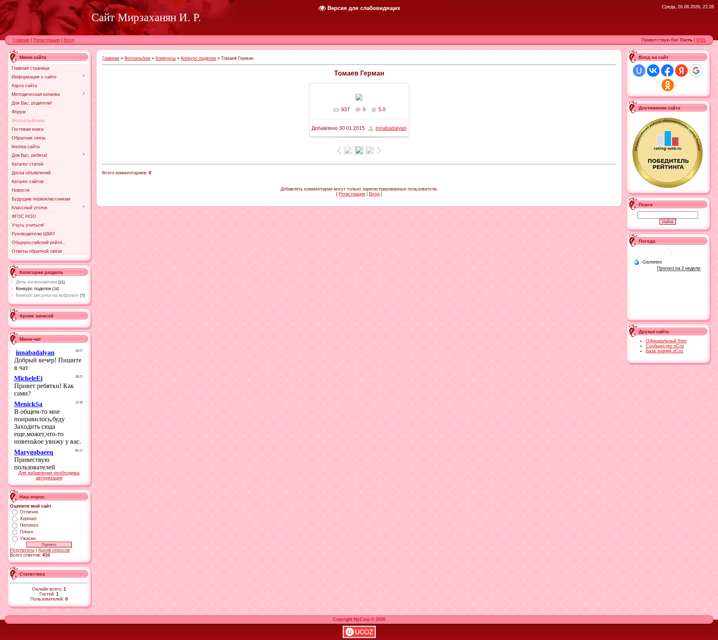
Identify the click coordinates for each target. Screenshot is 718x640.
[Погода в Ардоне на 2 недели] (679, 268)
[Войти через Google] (696, 70)
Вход (69, 39)
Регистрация (46, 39)
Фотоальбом (137, 58)
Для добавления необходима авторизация (48, 475)
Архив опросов (54, 549)
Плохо (26, 531)
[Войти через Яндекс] (681, 70)
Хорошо (28, 518)
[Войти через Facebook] (667, 70)
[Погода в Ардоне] (668, 256)
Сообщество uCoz (665, 345)
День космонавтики (36, 281)
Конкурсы (165, 58)
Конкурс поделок (33, 288)
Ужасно (28, 538)
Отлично (29, 511)
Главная (21, 39)
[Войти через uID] (639, 70)
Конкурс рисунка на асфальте (47, 295)
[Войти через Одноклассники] (667, 85)
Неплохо (29, 525)
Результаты (22, 549)
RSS (701, 39)
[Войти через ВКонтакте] (653, 70)
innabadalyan (391, 128)
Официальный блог (666, 340)
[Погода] (647, 261)
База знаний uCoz (665, 350)
